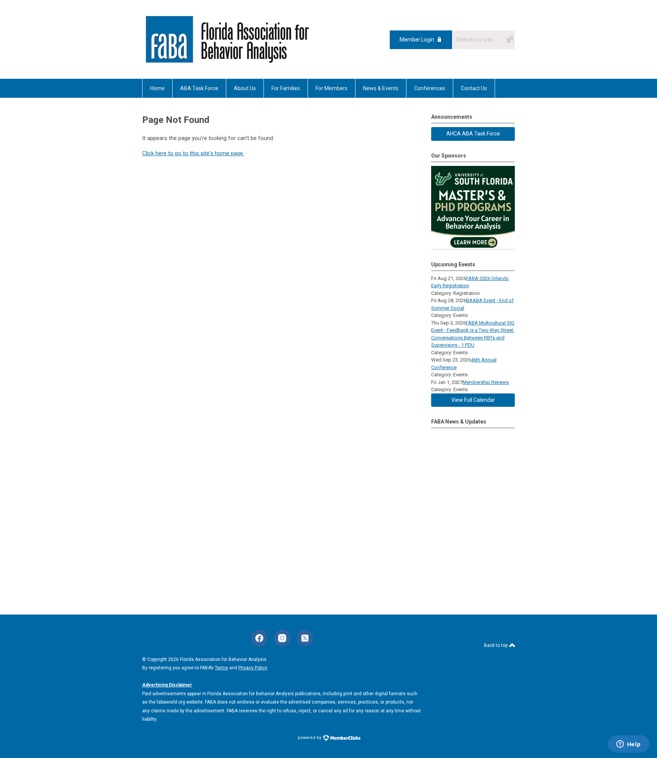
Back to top (496, 645)
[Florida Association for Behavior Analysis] (227, 61)
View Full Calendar (473, 400)
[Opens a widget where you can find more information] (628, 744)
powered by (310, 737)
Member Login (417, 40)
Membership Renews (485, 382)
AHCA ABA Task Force (473, 134)
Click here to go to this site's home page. (193, 153)
